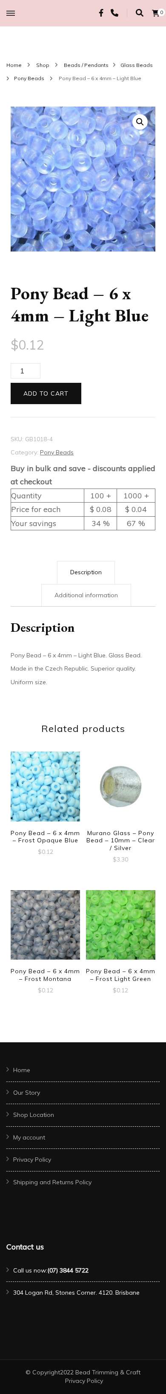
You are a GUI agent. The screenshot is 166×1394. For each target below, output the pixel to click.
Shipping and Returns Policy (52, 1182)
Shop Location (33, 1115)
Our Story (26, 1092)
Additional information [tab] (86, 595)
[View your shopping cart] (156, 13)
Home (21, 1070)
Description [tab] (86, 572)
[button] (140, 122)
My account (29, 1137)
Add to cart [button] (45, 790)
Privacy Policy (32, 1159)
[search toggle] (139, 13)
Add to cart (46, 393)
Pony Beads (57, 452)
